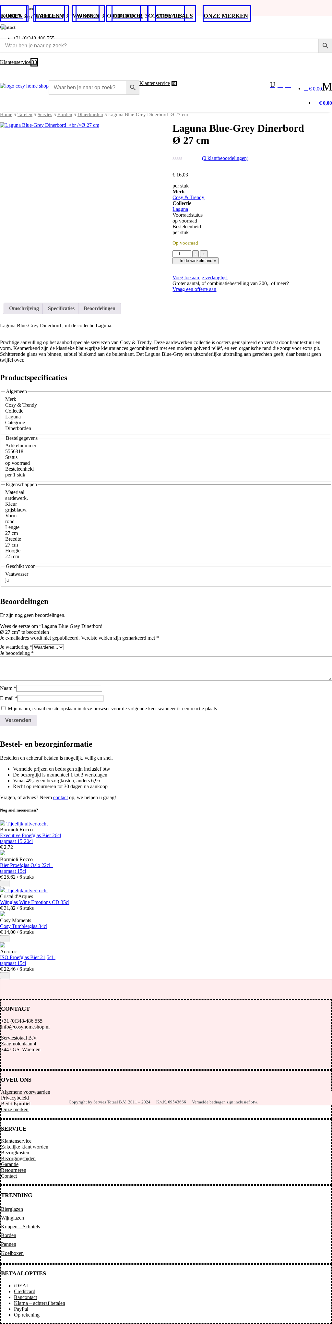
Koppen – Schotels (20, 1226)
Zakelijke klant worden (24, 1146)
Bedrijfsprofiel (15, 1103)
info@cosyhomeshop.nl (25, 1026)
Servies (45, 114)
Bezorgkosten (15, 1152)
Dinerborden (90, 114)
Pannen (8, 1244)
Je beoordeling (17, 653)
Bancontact (25, 1297)
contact (60, 797)
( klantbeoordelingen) (225, 158)
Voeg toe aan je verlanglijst (200, 277)
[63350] (4, 938)
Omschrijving (24, 308)
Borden (64, 114)
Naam (8, 688)
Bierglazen (12, 1209)
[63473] (4, 883)
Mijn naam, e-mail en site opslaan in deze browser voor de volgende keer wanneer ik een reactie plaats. (113, 708)
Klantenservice (16, 1141)
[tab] (24, 308)
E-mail (9, 698)
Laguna (180, 209)
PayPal (21, 1309)
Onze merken (15, 1109)
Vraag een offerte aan (194, 289)
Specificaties (61, 308)
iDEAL (22, 1285)
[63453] (4, 975)
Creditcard (24, 1291)
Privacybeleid (15, 1098)
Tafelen (25, 114)
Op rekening (27, 1315)
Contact (9, 1176)
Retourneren (13, 1170)
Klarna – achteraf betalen (39, 1303)
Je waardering (16, 647)
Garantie (9, 1164)
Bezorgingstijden (18, 1158)
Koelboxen (12, 1253)
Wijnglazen (12, 1218)
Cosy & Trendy (188, 197)
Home (6, 114)
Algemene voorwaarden (25, 1092)
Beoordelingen (99, 308)
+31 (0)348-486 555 (21, 1021)
